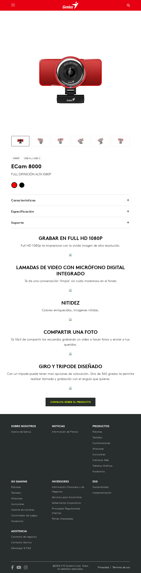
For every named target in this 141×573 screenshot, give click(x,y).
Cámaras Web (101, 460)
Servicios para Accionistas (67, 497)
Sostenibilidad (101, 487)
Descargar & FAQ (21, 548)
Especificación (22, 211)
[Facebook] (12, 567)
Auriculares (99, 454)
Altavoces (98, 448)
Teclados (97, 437)
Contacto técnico (21, 542)
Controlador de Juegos (24, 515)
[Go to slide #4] (81, 141)
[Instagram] (26, 567)
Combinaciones (101, 443)
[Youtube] (19, 567)
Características (23, 200)
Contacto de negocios (24, 536)
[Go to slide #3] (60, 141)
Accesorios (99, 471)
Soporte (17, 223)
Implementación (102, 492)
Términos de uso (121, 567)
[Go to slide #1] (20, 141)
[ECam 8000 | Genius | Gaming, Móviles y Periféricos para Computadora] (70, 5)
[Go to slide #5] (100, 141)
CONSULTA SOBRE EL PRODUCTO (70, 402)
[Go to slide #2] (40, 141)
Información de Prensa (65, 431)
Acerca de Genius (21, 431)
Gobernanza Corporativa (66, 502)
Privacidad (103, 567)
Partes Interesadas (62, 518)
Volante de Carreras (22, 509)
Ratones (97, 431)
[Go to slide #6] (121, 141)
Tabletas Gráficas (103, 465)
